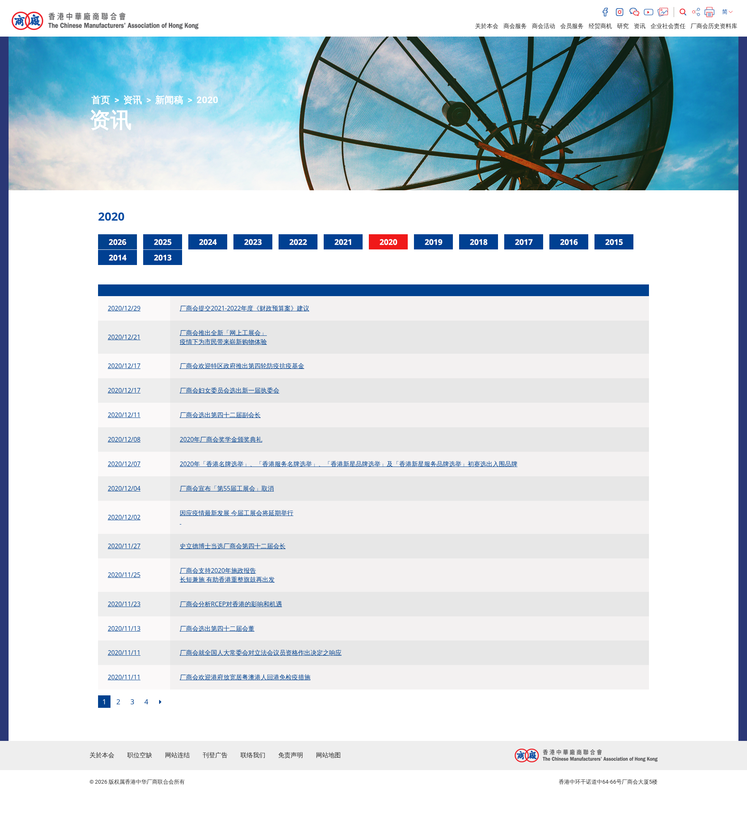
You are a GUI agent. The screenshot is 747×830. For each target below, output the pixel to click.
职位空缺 (139, 755)
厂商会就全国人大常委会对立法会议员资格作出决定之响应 (261, 652)
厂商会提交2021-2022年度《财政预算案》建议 (244, 308)
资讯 (639, 26)
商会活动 (543, 26)
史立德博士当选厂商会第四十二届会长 (233, 546)
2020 (207, 100)
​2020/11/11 (124, 652)
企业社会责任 (668, 26)
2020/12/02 (124, 517)
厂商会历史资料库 (714, 26)
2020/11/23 (124, 604)
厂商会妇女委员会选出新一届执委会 (229, 390)
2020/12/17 (124, 365)
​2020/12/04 (124, 488)
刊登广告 (215, 755)
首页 (100, 100)
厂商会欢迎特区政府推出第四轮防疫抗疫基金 (242, 365)
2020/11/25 (124, 574)
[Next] (160, 701)
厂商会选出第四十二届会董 (217, 628)
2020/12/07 (124, 464)
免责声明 (290, 755)
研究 (623, 26)
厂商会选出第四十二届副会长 (220, 415)
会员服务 (572, 26)
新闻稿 (169, 100)
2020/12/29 (124, 308)
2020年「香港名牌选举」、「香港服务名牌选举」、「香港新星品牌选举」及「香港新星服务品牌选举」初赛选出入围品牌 (348, 464)
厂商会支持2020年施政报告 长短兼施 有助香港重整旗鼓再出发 (227, 575)
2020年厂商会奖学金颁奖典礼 (221, 439)
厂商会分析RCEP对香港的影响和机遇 (231, 604)
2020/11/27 (124, 546)
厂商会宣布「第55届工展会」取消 (227, 488)
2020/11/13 (124, 628)
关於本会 (486, 26)
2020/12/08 (124, 439)
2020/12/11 (124, 415)
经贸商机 (600, 26)
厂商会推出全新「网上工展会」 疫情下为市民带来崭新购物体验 (223, 337)
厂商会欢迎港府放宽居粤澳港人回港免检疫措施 (245, 677)
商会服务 (515, 26)
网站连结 (177, 755)
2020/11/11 (124, 677)
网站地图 (328, 755)
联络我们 (252, 755)
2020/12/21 (124, 337)
